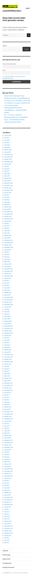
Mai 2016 (6, 428)
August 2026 (7, 135)
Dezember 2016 (8, 411)
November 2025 (8, 157)
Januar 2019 (7, 352)
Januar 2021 (7, 295)
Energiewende (7, 563)
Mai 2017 (6, 400)
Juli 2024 (6, 195)
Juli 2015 (6, 452)
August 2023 (7, 221)
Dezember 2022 (8, 240)
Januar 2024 (7, 209)
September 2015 (8, 447)
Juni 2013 (6, 511)
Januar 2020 (7, 323)
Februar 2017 (7, 407)
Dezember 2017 (8, 383)
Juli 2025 (6, 166)
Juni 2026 (6, 140)
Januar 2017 (7, 409)
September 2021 (8, 276)
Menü (28, 8)
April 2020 (7, 316)
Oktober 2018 (8, 359)
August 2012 (7, 535)
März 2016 (7, 433)
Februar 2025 (7, 178)
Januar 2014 (7, 495)
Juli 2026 (6, 138)
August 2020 (7, 307)
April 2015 (7, 459)
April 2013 (7, 516)
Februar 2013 (7, 521)
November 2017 (8, 385)
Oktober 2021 (8, 273)
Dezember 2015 (8, 440)
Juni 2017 (6, 397)
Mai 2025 (6, 171)
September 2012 (8, 533)
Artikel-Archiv (7, 559)
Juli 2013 (6, 509)
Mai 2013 (6, 514)
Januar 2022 (7, 266)
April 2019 (7, 345)
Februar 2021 (7, 292)
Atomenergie (6, 555)
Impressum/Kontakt (8, 567)
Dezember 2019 (8, 326)
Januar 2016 (7, 438)
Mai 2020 (6, 314)
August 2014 (7, 478)
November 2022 (8, 242)
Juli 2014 (6, 481)
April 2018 (7, 373)
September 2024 (8, 190)
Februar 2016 (7, 435)
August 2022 (7, 250)
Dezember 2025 (8, 154)
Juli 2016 (6, 423)
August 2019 (7, 335)
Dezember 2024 (8, 183)
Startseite (5, 551)
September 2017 (8, 390)
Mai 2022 (6, 257)
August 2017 (7, 392)
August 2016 (7, 421)
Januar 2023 (7, 238)
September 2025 (8, 161)
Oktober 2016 (8, 416)
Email (4, 70)
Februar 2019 (7, 350)
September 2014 (8, 476)
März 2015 (7, 461)
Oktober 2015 (8, 445)
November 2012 (8, 528)
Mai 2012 (6, 542)
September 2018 (8, 361)
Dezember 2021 (8, 269)
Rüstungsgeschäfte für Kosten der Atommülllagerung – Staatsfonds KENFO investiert (15, 110)
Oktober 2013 (8, 502)
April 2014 (7, 488)
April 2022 (7, 259)
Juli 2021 (6, 280)
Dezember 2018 (8, 354)
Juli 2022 (6, 252)
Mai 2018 (6, 371)
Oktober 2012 (8, 531)
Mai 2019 (6, 342)
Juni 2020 (6, 311)
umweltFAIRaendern (12, 10)
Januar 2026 (7, 152)
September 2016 (8, 419)
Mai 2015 (6, 457)
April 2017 (7, 402)
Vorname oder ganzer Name (9, 64)
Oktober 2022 (8, 245)
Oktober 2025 (8, 159)
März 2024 (7, 204)
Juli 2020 (6, 309)
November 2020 (8, 300)
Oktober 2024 (8, 188)
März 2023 (7, 233)
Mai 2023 (6, 228)
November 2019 (8, 328)
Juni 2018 (6, 369)
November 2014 (8, 471)
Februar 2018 (7, 378)
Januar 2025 (7, 180)
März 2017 (7, 404)
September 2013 (8, 504)
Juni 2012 (6, 540)
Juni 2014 (6, 483)
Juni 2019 (6, 340)
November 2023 (8, 214)
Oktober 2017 (8, 388)
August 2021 (7, 278)
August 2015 (7, 450)
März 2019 (7, 347)
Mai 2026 (6, 142)
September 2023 (8, 219)
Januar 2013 (7, 523)
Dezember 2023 (8, 211)
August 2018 (7, 364)
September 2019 (8, 333)
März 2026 (7, 147)
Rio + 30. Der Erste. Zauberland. (13, 115)
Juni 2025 (6, 169)
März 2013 (7, 519)
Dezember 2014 (8, 469)
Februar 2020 (7, 321)
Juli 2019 (6, 338)
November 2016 (8, 414)
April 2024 (7, 202)
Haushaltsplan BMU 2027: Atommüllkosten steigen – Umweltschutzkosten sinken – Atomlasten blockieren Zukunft (16, 119)
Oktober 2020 (8, 302)
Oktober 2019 (8, 330)
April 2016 (7, 431)
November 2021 (8, 271)
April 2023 (7, 230)
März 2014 (7, 490)
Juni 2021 (6, 283)
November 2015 (8, 442)
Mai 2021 (6, 285)
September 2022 (8, 247)
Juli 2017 (6, 395)
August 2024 (7, 192)
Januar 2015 (7, 466)
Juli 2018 (6, 366)
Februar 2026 (7, 150)
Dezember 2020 (8, 297)
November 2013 (8, 500)
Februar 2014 (7, 492)
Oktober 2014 (8, 473)
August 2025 (7, 164)
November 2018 (8, 357)
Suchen (5, 46)
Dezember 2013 (8, 497)
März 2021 (7, 290)
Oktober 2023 (8, 216)
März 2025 (7, 176)
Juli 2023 (6, 223)
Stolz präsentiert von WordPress (20, 572)
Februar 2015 (7, 464)
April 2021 (7, 288)
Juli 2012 (6, 538)
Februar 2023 (7, 235)
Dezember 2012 (8, 526)
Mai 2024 (6, 200)
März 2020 (7, 319)
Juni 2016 (6, 426)
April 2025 (7, 173)
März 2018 (7, 376)
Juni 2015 (6, 454)
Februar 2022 (7, 264)
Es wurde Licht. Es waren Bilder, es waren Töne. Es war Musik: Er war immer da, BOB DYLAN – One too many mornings (17, 103)
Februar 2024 (7, 207)
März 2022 (7, 261)
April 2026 (7, 145)
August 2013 (7, 507)
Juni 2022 (6, 254)
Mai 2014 (6, 485)
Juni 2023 (6, 226)
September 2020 (8, 304)
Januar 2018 (7, 381)
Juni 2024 (6, 197)
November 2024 (8, 185)
